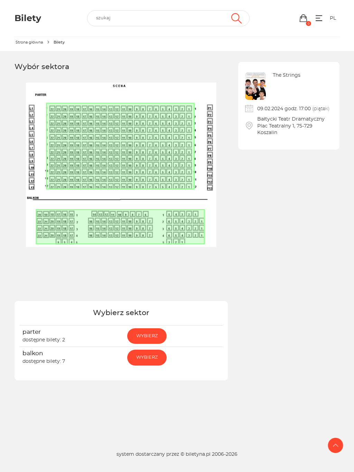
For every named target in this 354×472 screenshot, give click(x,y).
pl (333, 18)
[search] (168, 18)
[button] (303, 18)
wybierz (147, 336)
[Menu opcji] (319, 18)
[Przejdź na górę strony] (336, 445)
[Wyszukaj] (236, 18)
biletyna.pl (198, 454)
